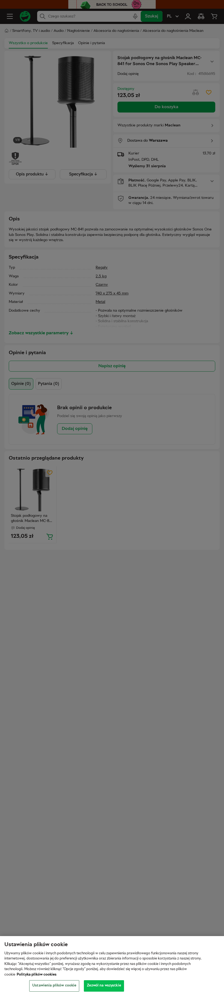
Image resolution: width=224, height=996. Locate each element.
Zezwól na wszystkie (104, 985)
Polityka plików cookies (37, 974)
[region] (112, 966)
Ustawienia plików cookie (54, 985)
